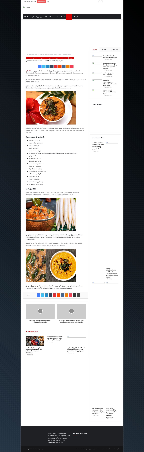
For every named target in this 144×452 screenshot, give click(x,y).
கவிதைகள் (62, 16)
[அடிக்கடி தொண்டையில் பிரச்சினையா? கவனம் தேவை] (97, 58)
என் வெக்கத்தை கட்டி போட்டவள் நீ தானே (108, 73)
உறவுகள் (56, 16)
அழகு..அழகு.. (39, 16)
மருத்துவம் (71, 58)
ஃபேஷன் (32, 16)
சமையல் (69, 16)
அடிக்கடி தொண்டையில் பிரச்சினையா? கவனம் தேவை (110, 56)
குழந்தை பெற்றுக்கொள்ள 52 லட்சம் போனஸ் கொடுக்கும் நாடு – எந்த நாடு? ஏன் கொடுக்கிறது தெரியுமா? (70, 1)
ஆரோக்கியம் (48, 16)
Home (28, 54)
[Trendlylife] (26, 7)
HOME (26, 16)
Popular (95, 49)
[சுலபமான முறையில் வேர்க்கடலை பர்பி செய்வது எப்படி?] (97, 92)
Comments (115, 49)
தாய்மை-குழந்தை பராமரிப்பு (57, 58)
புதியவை (66, 58)
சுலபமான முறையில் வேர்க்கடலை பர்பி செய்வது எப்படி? (109, 91)
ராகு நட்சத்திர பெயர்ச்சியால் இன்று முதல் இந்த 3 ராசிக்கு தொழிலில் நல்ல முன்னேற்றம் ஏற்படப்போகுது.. (111, 412)
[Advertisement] (88, 8)
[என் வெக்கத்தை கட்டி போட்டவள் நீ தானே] (97, 75)
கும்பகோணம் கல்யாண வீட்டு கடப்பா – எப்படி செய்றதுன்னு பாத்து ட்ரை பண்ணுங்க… (98, 410)
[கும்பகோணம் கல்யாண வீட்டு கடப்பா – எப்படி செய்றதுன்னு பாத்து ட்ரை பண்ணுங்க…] (98, 344)
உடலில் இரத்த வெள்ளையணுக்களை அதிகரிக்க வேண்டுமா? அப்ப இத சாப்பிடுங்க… (110, 82)
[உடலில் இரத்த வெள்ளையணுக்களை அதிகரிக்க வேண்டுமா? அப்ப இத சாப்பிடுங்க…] (97, 82)
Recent (104, 49)
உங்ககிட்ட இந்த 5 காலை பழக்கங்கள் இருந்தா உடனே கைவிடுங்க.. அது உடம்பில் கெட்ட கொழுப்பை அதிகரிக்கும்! (34, 350)
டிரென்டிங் (76, 16)
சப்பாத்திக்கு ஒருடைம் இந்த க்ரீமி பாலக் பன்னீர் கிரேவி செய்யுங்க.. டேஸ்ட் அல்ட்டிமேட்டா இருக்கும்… (54, 338)
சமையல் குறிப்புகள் (35, 54)
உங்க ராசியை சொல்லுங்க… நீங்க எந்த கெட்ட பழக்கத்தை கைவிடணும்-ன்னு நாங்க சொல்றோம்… (110, 65)
